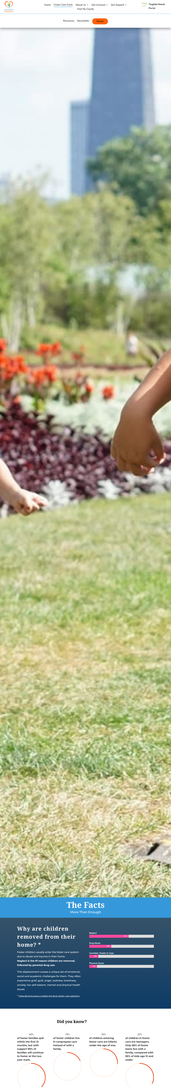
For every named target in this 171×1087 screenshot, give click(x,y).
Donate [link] (100, 21)
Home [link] (47, 5)
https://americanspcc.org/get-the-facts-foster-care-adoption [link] (49, 996)
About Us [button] (81, 5)
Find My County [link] (85, 9)
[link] (9, 11)
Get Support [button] (117, 5)
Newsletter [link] (83, 21)
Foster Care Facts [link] (63, 5)
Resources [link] (68, 21)
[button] (168, 1067)
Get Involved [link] (98, 5)
